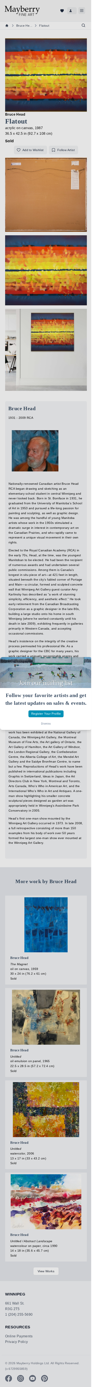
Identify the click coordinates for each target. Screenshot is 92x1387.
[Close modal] (85, 664)
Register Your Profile (46, 713)
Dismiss (46, 723)
